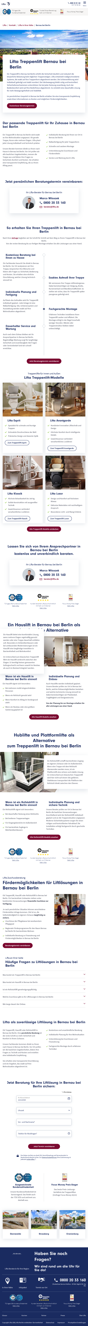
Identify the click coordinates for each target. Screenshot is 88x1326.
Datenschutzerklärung (49, 1157)
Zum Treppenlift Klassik (17, 518)
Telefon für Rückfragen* (27, 1133)
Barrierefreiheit (38, 1322)
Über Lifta (82, 1315)
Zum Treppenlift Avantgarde (62, 448)
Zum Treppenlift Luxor (59, 518)
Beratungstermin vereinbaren (17, 945)
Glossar (4, 1315)
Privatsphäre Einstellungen (77, 1322)
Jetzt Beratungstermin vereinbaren (44, 361)
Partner (43, 1315)
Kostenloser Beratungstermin (22, 105)
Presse (63, 1315)
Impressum (61, 1322)
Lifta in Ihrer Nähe (25, 25)
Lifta (4, 25)
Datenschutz (50, 1322)
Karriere (24, 1315)
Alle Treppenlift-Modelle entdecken (44, 529)
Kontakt (12, 25)
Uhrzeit (21, 1110)
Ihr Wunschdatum (24, 1097)
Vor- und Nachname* (26, 1122)
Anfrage (15, 238)
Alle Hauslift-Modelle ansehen (44, 717)
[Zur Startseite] (6, 4)
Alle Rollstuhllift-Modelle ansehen (44, 837)
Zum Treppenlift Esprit (17, 442)
